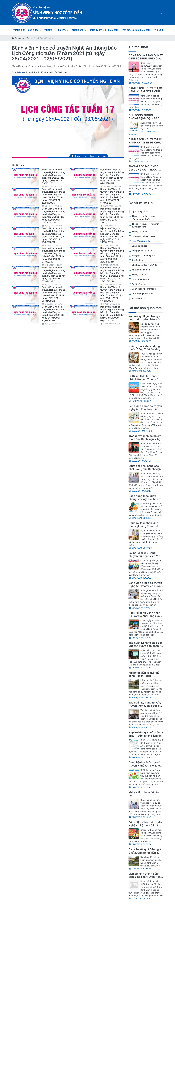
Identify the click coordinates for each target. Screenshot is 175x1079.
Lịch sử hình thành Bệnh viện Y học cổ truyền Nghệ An (145, 877)
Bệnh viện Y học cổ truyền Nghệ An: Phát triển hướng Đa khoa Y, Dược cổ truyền (146, 586)
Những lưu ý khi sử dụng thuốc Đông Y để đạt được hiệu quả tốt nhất (145, 349)
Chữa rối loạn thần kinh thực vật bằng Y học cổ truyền (143, 526)
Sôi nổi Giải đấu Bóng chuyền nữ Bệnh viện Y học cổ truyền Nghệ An (146, 556)
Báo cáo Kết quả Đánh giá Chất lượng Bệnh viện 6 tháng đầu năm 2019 (145, 852)
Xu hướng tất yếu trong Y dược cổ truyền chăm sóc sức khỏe (145, 319)
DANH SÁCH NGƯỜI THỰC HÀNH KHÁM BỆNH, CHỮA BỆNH (145, 91)
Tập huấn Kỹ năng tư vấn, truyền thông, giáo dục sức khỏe (146, 706)
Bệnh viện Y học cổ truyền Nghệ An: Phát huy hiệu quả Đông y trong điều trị (145, 409)
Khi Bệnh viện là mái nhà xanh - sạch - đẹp (144, 674)
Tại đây (20, 72)
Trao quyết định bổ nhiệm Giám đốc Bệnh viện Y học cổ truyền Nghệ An (145, 439)
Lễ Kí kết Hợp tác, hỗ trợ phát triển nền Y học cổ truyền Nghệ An (144, 379)
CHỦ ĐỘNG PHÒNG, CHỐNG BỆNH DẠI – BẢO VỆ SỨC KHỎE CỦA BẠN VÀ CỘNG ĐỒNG (144, 120)
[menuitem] (19, 30)
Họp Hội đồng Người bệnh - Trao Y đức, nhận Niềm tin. (146, 734)
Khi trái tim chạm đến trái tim (144, 794)
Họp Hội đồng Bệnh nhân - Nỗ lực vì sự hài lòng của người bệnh (145, 616)
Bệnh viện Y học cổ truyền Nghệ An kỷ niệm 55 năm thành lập (145, 825)
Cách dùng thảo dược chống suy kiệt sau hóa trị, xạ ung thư (145, 499)
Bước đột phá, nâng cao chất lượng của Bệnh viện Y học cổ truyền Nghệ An (146, 469)
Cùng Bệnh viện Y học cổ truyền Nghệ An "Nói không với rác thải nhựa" (146, 765)
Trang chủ (19, 38)
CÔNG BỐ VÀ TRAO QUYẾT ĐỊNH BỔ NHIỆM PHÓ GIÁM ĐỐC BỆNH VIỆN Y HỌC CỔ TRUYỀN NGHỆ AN (146, 60)
